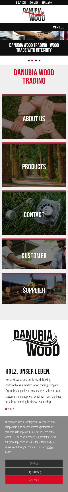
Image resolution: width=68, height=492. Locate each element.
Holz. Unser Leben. (28, 371)
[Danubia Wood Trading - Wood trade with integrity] (34, 35)
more (11, 408)
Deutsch (21, 3)
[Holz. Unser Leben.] (34, 343)
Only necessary (23, 472)
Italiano (47, 3)
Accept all (22, 480)
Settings (21, 464)
